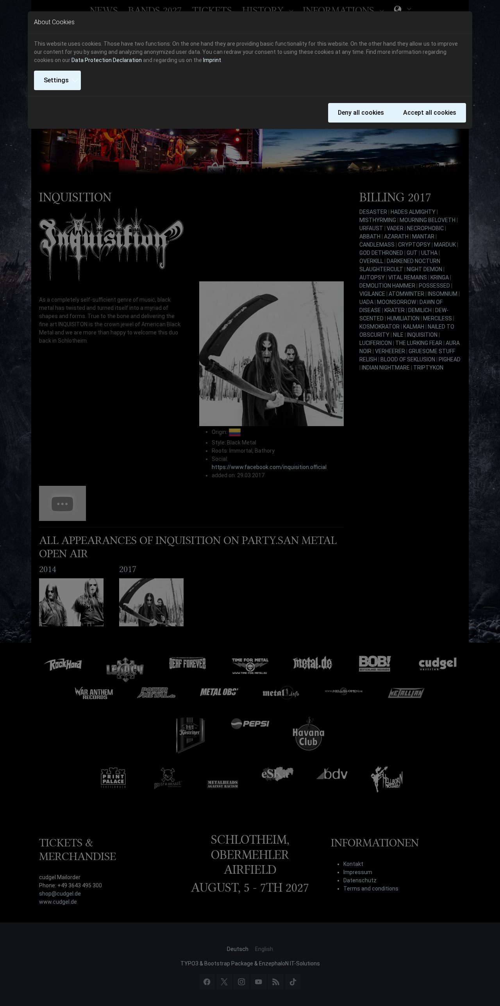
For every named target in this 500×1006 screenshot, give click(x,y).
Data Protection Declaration (106, 60)
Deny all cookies (361, 112)
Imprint (212, 60)
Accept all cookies (429, 112)
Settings (56, 80)
